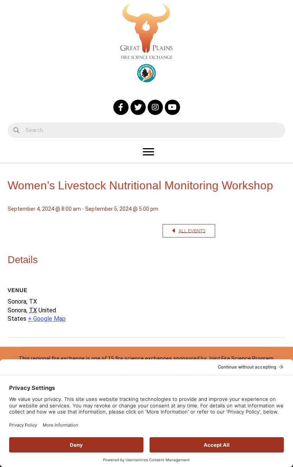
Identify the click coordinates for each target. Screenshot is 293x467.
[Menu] (148, 151)
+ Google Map (47, 318)
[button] (121, 107)
